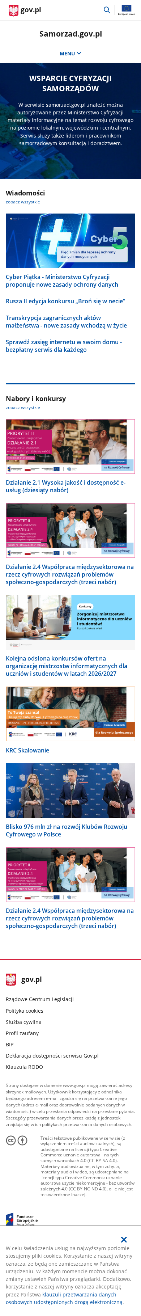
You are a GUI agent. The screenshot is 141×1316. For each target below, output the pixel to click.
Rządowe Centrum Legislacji (40, 999)
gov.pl (31, 980)
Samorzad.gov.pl (70, 33)
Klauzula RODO (24, 1066)
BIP (9, 1044)
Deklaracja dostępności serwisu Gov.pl (52, 1055)
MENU (67, 53)
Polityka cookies (24, 1010)
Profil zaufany (22, 1033)
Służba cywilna (24, 1021)
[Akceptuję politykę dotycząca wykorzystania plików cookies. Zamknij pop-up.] (124, 1239)
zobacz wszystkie (23, 202)
